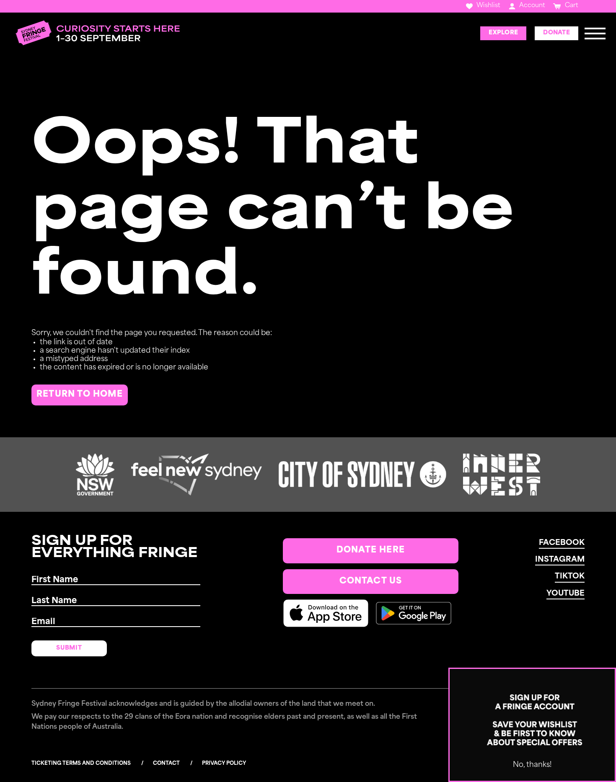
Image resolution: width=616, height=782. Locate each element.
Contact (166, 763)
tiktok (570, 577)
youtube (565, 594)
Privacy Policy (224, 763)
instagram (560, 560)
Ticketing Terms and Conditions (81, 763)
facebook (562, 543)
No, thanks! (532, 765)
